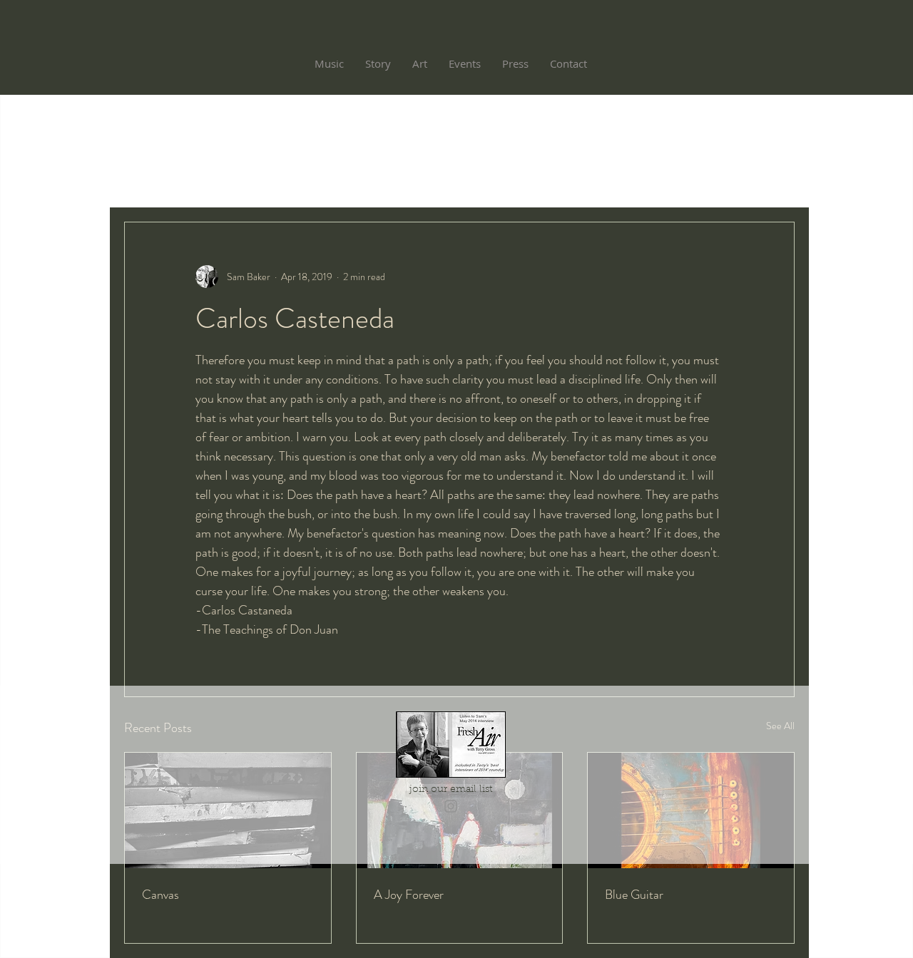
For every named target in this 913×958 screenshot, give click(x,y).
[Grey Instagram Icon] (450, 806)
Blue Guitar (634, 894)
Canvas (160, 894)
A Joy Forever (409, 894)
